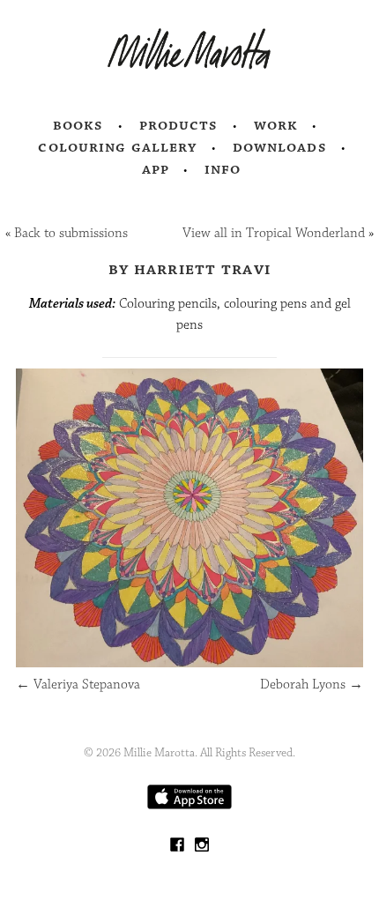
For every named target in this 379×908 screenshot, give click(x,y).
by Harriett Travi (189, 268)
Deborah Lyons (311, 684)
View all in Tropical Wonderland (273, 233)
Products (179, 125)
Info (223, 169)
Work (276, 125)
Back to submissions (71, 233)
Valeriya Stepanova (78, 684)
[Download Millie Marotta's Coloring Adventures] (189, 805)
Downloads (280, 147)
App (155, 169)
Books (78, 125)
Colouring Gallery (117, 147)
